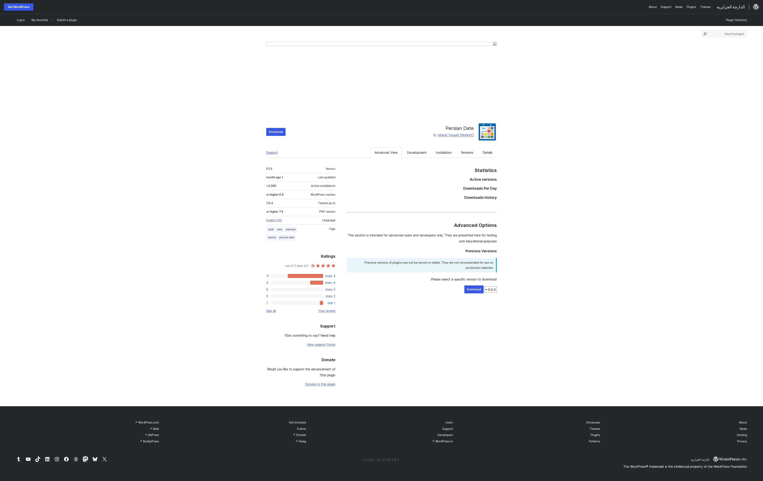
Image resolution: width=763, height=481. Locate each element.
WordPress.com (147, 422)
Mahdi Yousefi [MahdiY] (456, 135)
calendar (291, 229)
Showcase (593, 422)
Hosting (742, 435)
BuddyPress (149, 441)
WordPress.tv (442, 441)
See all (271, 311)
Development (416, 153)
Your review (326, 311)
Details (488, 153)
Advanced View (386, 153)
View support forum (321, 345)
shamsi (272, 237)
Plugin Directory (736, 20)
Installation (444, 153)
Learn (449, 422)
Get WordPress (19, 7)
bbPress (152, 435)
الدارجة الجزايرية (700, 459)
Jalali (271, 229)
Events (301, 428)
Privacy (742, 441)
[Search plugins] (705, 34)
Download (276, 131)
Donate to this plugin (320, 384)
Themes (594, 428)
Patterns (594, 441)
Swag (300, 441)
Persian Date (460, 128)
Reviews (467, 153)
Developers (445, 435)
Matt (154, 428)
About (743, 422)
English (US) (274, 220)
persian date (286, 237)
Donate (299, 435)
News (743, 428)
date (279, 229)
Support (272, 153)
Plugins (595, 435)
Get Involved (297, 422)
